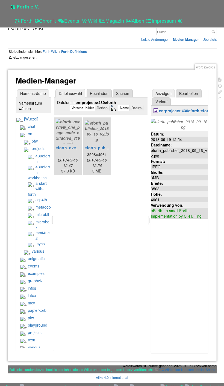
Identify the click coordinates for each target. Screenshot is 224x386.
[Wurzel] (31, 119)
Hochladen (99, 93)
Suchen (122, 93)
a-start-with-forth (38, 188)
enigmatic (36, 258)
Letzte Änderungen (155, 39)
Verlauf (161, 101)
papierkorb (37, 310)
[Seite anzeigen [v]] (220, 79)
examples (36, 273)
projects (38, 148)
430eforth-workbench (39, 172)
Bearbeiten (188, 93)
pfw (35, 141)
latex (32, 295)
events (33, 266)
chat (31, 126)
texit (31, 339)
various (38, 251)
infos (32, 288)
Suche (214, 31)
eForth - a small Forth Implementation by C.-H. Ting (176, 213)
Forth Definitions (74, 51)
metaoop (43, 207)
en (30, 133)
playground (37, 325)
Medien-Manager (186, 39)
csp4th (41, 199)
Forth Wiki (50, 51)
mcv (31, 303)
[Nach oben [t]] (220, 97)
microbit (42, 214)
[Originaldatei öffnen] (183, 123)
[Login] (181, 20)
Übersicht (209, 39)
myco (40, 243)
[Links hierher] (220, 91)
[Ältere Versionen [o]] (220, 85)
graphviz (35, 280)
